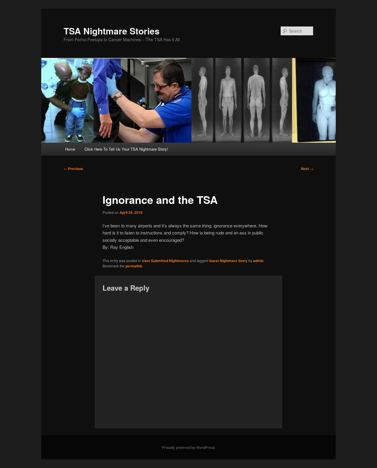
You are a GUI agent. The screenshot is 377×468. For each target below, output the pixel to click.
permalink (133, 266)
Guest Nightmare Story (228, 260)
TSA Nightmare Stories (112, 30)
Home (70, 149)
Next (307, 168)
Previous (73, 168)
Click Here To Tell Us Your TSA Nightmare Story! (126, 149)
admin (258, 260)
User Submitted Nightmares (165, 260)
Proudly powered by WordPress (188, 447)
